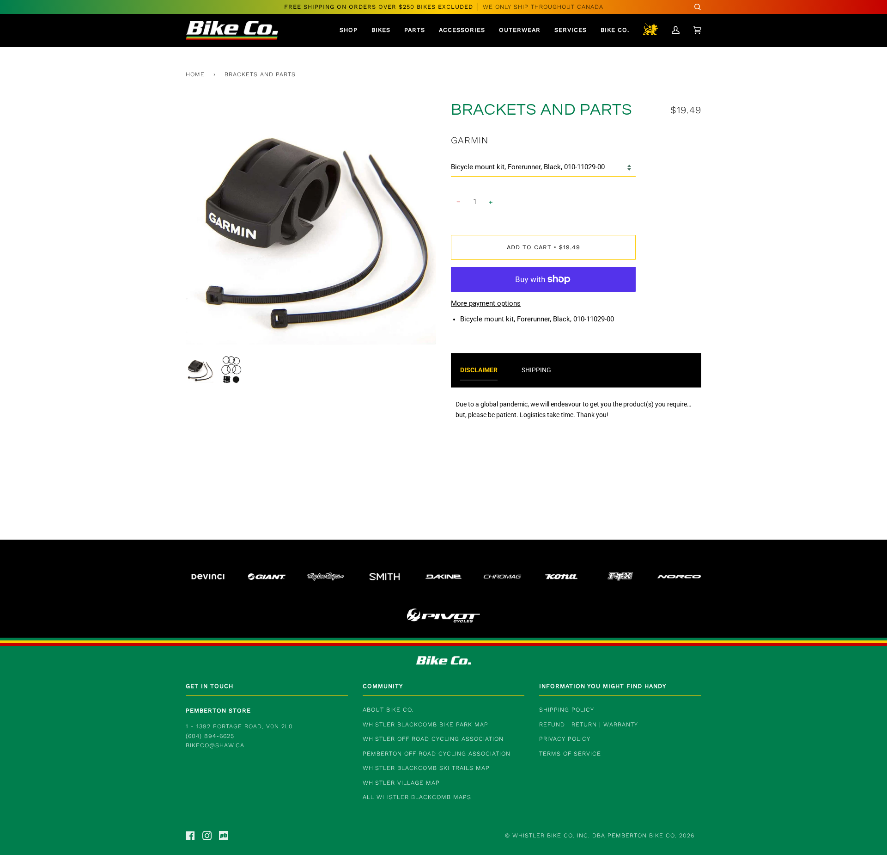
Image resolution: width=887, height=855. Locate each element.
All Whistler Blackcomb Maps (417, 796)
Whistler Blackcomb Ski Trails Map (426, 767)
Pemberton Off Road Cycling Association (436, 753)
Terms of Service (570, 753)
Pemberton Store (218, 710)
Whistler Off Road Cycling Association (433, 738)
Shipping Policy (566, 709)
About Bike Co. (388, 709)
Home (195, 74)
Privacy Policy (564, 738)
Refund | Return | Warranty (588, 724)
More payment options (486, 304)
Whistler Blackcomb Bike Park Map (425, 724)
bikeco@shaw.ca (215, 745)
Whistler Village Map (401, 782)
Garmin (469, 140)
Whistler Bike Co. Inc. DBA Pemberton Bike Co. (594, 835)
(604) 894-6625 (210, 735)
